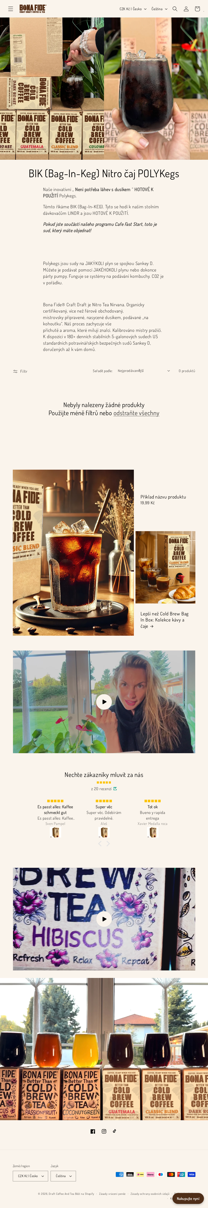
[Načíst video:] (104, 702)
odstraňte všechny (136, 413)
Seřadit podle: (103, 370)
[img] (104, 782)
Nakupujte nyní (188, 1198)
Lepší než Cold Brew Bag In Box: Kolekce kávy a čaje (165, 620)
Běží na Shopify (84, 1193)
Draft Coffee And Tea (61, 1193)
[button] (10, 8)
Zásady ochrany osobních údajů (150, 1193)
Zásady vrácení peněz (112, 1193)
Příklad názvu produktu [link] (163, 497)
